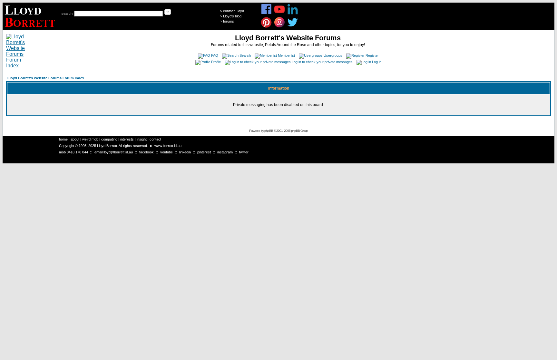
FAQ (214, 55)
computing (109, 139)
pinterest (204, 152)
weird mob (90, 139)
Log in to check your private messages (322, 62)
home (63, 139)
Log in (376, 62)
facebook (146, 152)
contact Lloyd (233, 11)
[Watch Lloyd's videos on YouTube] (280, 13)
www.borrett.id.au (167, 146)
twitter (244, 152)
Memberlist (286, 55)
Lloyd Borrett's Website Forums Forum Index (45, 78)
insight (142, 139)
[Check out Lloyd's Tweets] (293, 26)
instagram (225, 152)
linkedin (185, 152)
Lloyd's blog (232, 16)
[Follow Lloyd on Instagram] (280, 26)
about (75, 139)
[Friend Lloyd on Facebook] (266, 13)
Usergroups (333, 55)
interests (127, 139)
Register (372, 55)
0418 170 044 (77, 152)
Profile (216, 62)
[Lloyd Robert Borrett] (31, 28)
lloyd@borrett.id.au (118, 152)
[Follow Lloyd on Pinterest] (266, 26)
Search (245, 55)
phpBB (268, 130)
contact (155, 139)
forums (228, 21)
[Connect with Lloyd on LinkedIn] (293, 13)
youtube (166, 152)
